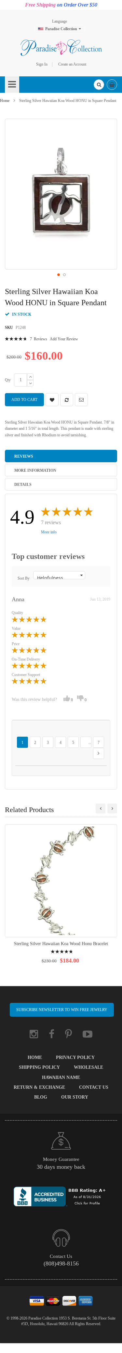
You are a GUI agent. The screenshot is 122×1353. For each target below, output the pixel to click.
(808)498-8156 (61, 1263)
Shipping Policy (39, 1067)
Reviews (23, 456)
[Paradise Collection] (61, 47)
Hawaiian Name (61, 1077)
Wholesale (88, 1067)
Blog (40, 1097)
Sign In (41, 64)
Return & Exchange (39, 1087)
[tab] (61, 456)
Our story (74, 1097)
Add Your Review (64, 339)
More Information (35, 470)
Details (23, 484)
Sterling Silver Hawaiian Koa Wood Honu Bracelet (61, 943)
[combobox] (99, 84)
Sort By (24, 578)
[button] (58, 274)
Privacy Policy (75, 1057)
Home (4, 100)
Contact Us (93, 1087)
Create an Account (72, 64)
